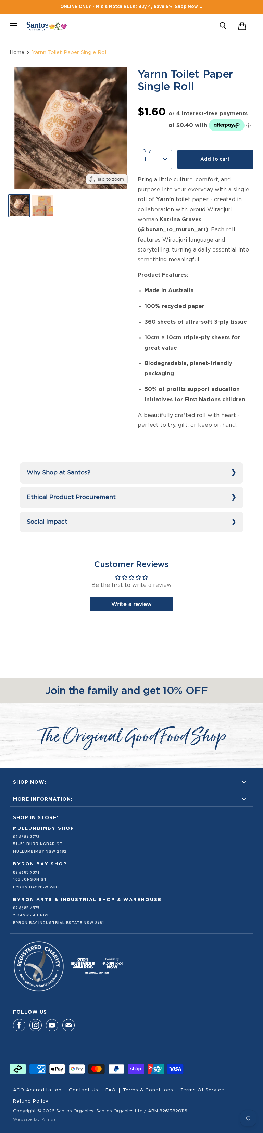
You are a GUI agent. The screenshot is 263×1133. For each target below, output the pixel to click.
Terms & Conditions (148, 1090)
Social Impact (47, 522)
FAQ (110, 1090)
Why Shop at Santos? (58, 472)
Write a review (131, 604)
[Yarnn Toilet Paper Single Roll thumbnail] (19, 206)
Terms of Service (202, 1090)
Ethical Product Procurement (71, 497)
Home (17, 52)
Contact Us (83, 1090)
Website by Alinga (34, 1119)
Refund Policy (31, 1101)
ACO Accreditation (37, 1090)
